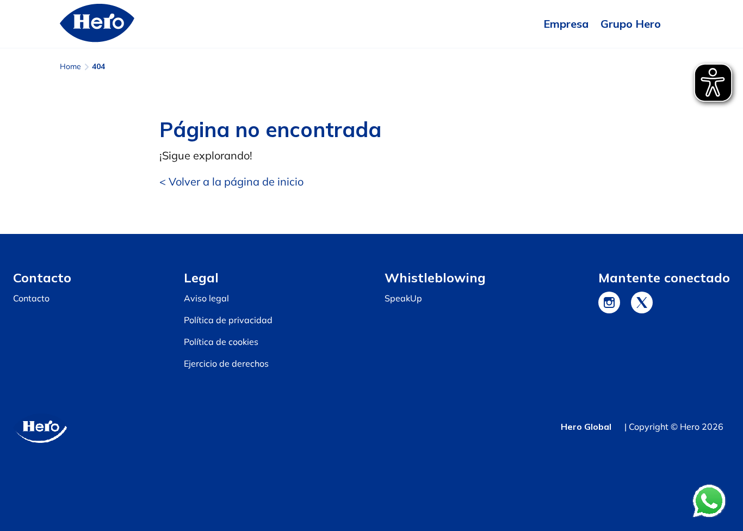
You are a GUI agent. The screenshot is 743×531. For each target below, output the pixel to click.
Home (70, 66)
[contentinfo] (371, 382)
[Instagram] (609, 302)
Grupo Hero (630, 23)
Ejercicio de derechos (226, 363)
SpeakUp (403, 298)
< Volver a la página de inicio (231, 181)
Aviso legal (206, 298)
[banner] (371, 24)
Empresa (566, 23)
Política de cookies (221, 341)
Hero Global (586, 426)
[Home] (97, 24)
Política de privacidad (228, 319)
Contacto (31, 298)
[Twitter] (642, 302)
